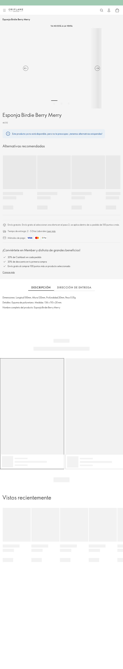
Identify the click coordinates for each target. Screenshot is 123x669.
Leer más (51, 231)
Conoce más (9, 272)
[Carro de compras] (117, 10)
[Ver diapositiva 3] (69, 103)
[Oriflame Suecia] (16, 10)
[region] (61, 68)
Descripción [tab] (41, 287)
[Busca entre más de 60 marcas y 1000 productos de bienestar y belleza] (101, 10)
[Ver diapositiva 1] (54, 103)
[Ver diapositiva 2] (61, 103)
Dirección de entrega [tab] (74, 287)
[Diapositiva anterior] (25, 68)
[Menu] (4, 10)
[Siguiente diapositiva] (97, 68)
